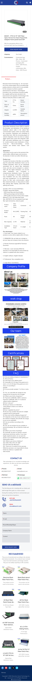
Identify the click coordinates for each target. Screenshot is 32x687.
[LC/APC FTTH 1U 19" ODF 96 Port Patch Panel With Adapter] (8, 644)
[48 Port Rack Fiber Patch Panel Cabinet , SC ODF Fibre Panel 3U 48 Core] (24, 593)
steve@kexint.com (15, 506)
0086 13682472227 (25, 478)
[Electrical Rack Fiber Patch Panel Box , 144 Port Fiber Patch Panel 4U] (8, 570)
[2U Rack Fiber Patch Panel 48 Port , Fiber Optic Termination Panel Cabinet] (8, 593)
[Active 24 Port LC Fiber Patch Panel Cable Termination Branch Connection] (24, 642)
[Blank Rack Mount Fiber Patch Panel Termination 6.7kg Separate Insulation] (24, 570)
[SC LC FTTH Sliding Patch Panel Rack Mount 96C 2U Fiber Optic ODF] (24, 617)
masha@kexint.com (22, 471)
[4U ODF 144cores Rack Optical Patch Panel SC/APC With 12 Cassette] (8, 615)
